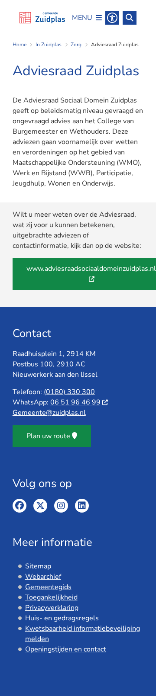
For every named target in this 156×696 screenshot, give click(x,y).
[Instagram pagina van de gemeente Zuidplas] (61, 506)
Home (19, 44)
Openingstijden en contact (65, 649)
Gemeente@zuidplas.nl (49, 412)
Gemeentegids (48, 587)
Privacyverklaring (51, 608)
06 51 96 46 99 (75, 402)
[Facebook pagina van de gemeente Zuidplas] (19, 506)
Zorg (76, 44)
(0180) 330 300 (69, 392)
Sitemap (38, 566)
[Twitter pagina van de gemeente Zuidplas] (40, 506)
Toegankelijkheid (51, 597)
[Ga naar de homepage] (42, 17)
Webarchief (43, 576)
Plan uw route (48, 436)
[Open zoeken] (129, 18)
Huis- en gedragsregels (62, 618)
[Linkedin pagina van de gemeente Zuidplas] (82, 506)
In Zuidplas (49, 44)
